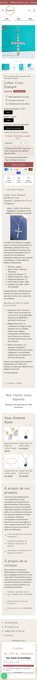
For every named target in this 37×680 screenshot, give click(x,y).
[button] (2, 10)
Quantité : (9, 143)
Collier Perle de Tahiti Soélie (25, 444)
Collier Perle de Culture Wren (11, 471)
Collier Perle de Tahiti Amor (25, 471)
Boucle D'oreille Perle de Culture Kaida (11, 445)
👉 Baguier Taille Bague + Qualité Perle (17, 136)
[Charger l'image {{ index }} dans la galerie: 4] (31, 67)
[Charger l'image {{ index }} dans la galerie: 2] (14, 67)
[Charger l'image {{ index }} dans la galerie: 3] (23, 67)
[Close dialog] (33, 644)
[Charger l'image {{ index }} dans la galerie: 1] (5, 67)
